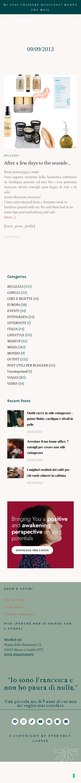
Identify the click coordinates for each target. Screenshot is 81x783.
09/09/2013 (12, 237)
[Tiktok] (32, 721)
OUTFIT (13, 359)
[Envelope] (66, 721)
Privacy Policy (14, 600)
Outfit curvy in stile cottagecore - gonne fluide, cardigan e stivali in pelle (50, 418)
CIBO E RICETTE (19, 299)
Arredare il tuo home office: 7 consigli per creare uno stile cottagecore (48, 447)
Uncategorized (17, 371)
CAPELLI (13, 293)
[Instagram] (23, 721)
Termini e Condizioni (19, 614)
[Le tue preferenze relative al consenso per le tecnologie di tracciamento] (74, 776)
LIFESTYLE (15, 335)
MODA (12, 347)
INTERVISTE (16, 323)
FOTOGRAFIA (17, 317)
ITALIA (12, 329)
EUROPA (13, 305)
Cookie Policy (13, 607)
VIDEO (12, 384)
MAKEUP (14, 341)
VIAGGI (12, 377)
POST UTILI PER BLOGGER (27, 365)
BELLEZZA (11, 155)
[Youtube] (40, 721)
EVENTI (13, 311)
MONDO (13, 353)
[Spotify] (57, 721)
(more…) (10, 217)
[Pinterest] (49, 721)
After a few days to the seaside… (37, 163)
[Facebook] (15, 721)
